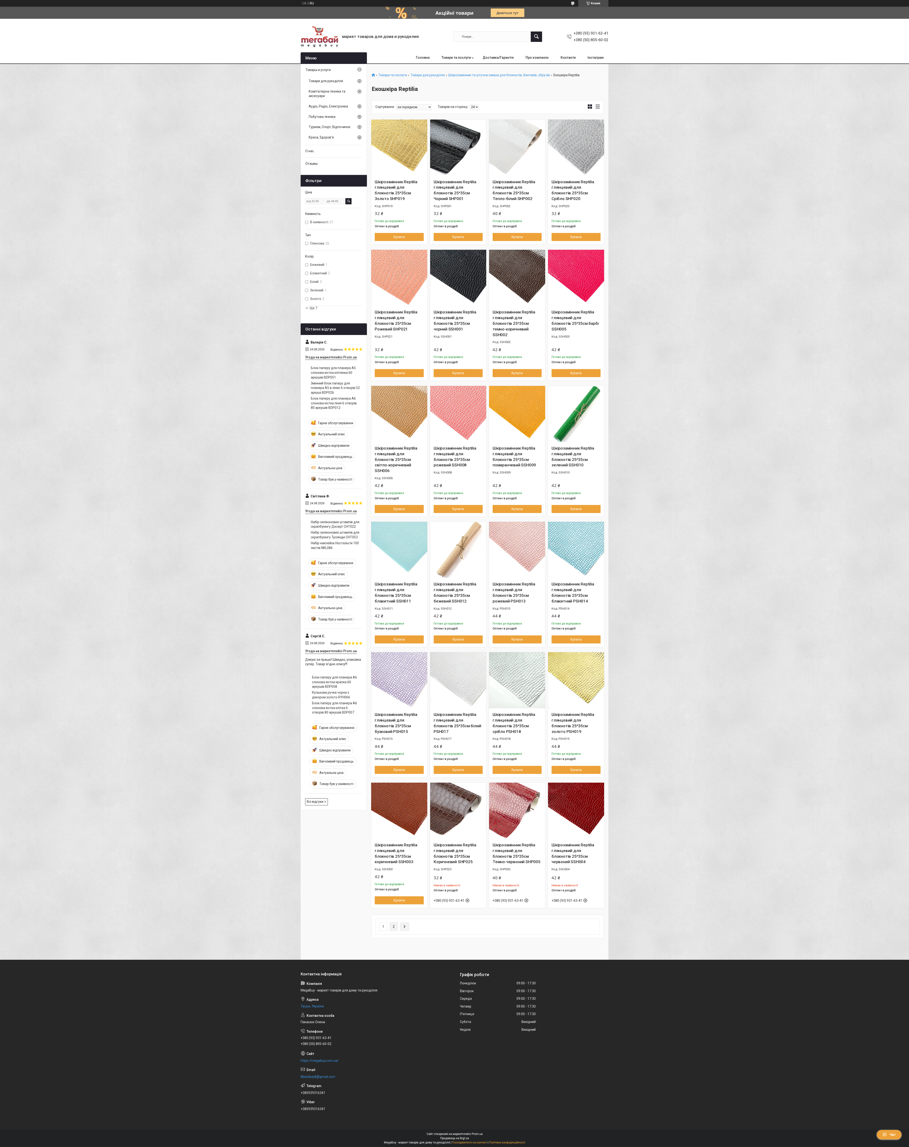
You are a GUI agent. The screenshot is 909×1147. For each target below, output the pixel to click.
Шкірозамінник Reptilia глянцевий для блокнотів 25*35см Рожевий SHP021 (396, 320)
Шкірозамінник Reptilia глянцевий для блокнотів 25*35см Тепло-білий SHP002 (514, 190)
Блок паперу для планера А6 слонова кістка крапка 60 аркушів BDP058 (334, 681)
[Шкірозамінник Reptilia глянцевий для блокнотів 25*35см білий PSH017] (458, 680)
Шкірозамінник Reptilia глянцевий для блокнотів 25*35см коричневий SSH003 (396, 853)
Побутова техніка (322, 117)
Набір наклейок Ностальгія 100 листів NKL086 (335, 545)
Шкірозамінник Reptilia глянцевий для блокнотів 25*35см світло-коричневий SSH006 (396, 459)
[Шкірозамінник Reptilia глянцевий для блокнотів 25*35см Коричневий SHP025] (458, 811)
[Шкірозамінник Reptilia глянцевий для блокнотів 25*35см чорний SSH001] (458, 278)
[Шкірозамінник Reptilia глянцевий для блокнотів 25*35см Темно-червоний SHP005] (517, 811)
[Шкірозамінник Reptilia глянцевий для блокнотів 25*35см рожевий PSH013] (517, 550)
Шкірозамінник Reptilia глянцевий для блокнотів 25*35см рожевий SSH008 (455, 456)
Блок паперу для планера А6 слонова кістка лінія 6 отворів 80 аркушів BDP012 (334, 403)
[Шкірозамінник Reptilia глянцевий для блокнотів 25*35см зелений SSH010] (576, 414)
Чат (893, 1135)
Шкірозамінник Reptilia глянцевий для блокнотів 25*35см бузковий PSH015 (396, 723)
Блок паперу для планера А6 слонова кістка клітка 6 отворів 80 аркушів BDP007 (334, 707)
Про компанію (537, 57)
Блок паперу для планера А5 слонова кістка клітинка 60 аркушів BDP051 (333, 372)
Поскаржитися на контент (469, 1142)
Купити (399, 237)
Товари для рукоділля (427, 75)
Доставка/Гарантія (498, 57)
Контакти (568, 57)
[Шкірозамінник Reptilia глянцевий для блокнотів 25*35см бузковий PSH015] (399, 680)
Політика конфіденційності (507, 1142)
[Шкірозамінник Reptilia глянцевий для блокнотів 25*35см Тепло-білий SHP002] (517, 148)
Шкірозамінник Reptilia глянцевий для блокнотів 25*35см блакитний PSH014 (573, 592)
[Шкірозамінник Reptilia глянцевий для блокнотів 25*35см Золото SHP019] (399, 148)
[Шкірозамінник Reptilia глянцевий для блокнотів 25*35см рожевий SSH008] (458, 414)
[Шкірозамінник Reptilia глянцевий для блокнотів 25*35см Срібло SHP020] (576, 148)
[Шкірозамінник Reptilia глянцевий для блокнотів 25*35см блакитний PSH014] (576, 550)
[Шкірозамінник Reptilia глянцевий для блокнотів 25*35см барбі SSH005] (576, 278)
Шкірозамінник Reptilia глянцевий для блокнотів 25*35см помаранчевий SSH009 (514, 456)
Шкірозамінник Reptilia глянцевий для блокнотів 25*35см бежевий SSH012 (455, 592)
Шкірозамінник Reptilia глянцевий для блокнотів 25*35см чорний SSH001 (455, 320)
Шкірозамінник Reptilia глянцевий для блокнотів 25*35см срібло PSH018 (514, 723)
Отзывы (311, 163)
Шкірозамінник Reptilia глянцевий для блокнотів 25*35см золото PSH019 (573, 723)
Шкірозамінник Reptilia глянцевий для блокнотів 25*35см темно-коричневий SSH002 (514, 323)
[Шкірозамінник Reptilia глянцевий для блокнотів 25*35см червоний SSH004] (576, 811)
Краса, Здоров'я (321, 137)
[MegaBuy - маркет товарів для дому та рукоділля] (320, 36)
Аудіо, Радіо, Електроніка (328, 106)
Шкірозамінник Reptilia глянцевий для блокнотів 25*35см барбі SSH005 (575, 320)
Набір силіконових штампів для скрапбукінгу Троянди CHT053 (335, 535)
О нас (309, 151)
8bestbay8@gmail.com (318, 1077)
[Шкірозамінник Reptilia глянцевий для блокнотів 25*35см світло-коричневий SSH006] (399, 414)
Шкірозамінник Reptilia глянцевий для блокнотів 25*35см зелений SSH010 (573, 456)
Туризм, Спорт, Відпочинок (329, 127)
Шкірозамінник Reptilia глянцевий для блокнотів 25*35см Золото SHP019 (396, 190)
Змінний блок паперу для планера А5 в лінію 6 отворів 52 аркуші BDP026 (335, 387)
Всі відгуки (315, 801)
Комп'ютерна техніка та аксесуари (327, 93)
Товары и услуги (318, 70)
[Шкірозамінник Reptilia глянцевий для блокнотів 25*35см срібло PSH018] (517, 680)
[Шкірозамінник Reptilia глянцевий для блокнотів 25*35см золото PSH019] (576, 680)
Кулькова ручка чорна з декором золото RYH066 (331, 695)
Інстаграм (596, 57)
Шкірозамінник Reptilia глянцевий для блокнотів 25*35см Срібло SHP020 (573, 190)
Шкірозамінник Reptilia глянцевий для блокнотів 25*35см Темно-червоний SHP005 (516, 853)
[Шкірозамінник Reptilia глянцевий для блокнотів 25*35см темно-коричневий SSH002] (517, 278)
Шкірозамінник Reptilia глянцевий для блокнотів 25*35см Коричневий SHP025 (455, 853)
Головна (423, 57)
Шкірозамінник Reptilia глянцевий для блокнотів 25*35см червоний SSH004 (573, 853)
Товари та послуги (456, 57)
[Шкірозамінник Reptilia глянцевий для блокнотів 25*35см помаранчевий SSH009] (517, 414)
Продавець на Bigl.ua (454, 1138)
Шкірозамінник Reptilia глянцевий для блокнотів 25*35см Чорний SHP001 (455, 190)
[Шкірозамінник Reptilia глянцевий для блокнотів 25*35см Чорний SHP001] (458, 148)
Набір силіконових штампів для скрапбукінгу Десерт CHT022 (335, 524)
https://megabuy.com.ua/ (320, 1060)
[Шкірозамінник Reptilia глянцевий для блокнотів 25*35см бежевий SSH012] (458, 550)
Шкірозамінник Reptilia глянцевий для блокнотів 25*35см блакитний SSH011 (396, 592)
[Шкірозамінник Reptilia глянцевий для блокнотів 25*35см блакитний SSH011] (399, 550)
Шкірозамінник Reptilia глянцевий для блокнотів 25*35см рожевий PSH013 (514, 592)
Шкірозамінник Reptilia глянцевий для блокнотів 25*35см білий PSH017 (457, 723)
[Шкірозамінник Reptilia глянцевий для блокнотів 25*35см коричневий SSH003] (399, 811)
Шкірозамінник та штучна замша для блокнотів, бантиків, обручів (499, 75)
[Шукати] (536, 36)
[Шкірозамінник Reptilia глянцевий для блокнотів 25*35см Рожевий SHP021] (399, 278)
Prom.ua (477, 1134)
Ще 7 (313, 308)
